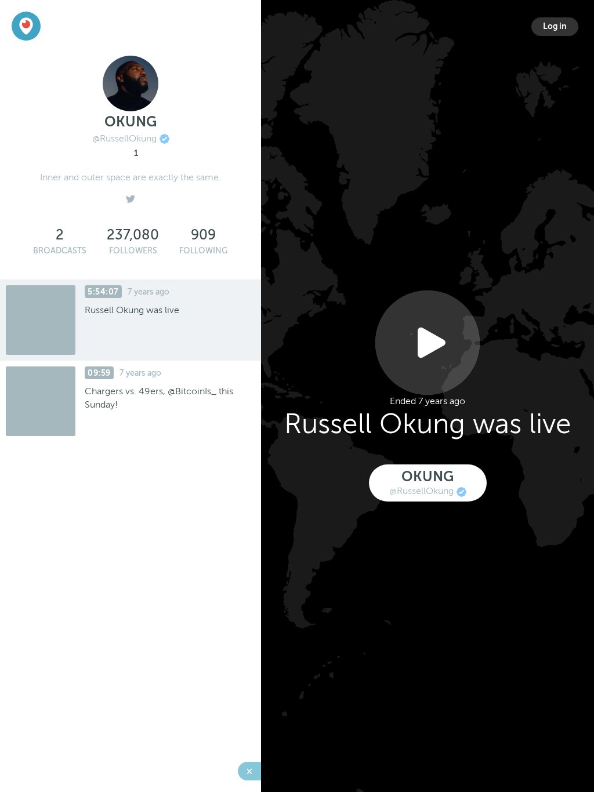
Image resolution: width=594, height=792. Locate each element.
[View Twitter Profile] (130, 196)
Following (203, 250)
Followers (133, 250)
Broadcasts (59, 250)
